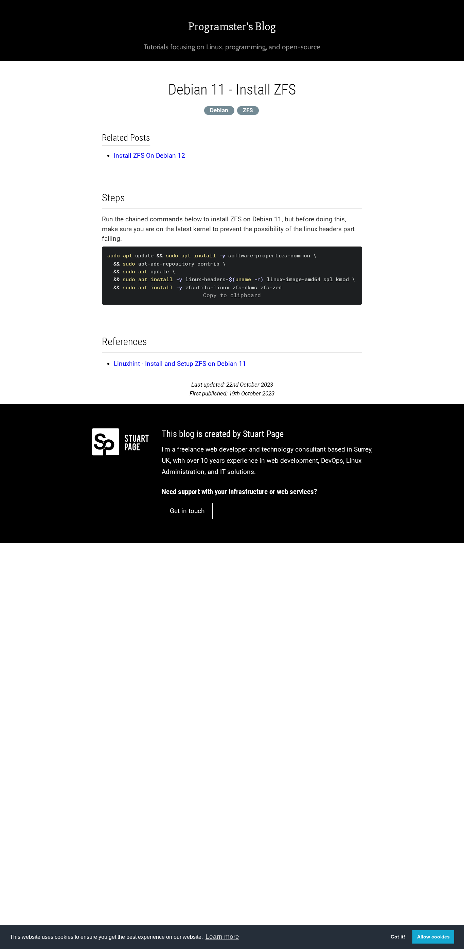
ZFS (248, 110)
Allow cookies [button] (433, 936)
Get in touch (187, 511)
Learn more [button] (222, 936)
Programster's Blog (232, 26)
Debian (219, 110)
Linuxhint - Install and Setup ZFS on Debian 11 (180, 364)
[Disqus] (232, 639)
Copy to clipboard (232, 295)
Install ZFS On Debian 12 (149, 155)
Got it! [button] (398, 936)
